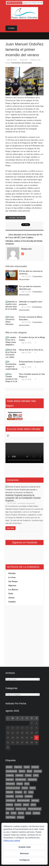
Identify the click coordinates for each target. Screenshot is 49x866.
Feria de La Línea (12, 788)
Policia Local (21, 809)
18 (13, 738)
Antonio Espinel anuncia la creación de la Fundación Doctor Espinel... (23, 498)
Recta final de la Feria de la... (31, 350)
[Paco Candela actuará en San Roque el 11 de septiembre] (11, 378)
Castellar (12, 602)
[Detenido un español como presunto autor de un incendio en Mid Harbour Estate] (11, 306)
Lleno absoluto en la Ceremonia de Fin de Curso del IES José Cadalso (23, 236)
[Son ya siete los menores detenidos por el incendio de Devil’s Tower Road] (11, 290)
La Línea (12, 577)
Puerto (21, 813)
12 (17, 733)
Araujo (26, 767)
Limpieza (28, 796)
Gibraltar (12, 573)
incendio (12, 218)
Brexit (29, 771)
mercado (35, 800)
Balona (22, 771)
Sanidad (36, 813)
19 (17, 738)
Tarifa (10, 594)
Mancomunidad (23, 800)
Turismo (21, 817)
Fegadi (19, 784)
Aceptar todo (25, 847)
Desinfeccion (21, 779)
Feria (27, 784)
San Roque (20, 218)
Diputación (32, 779)
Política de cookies (11, 840)
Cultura (28, 775)
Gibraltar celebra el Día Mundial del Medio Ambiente (23, 242)
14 (27, 733)
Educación (10, 784)
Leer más (10, 528)
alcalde (9, 767)
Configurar (24, 860)
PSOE (13, 813)
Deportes (9, 779)
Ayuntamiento (11, 771)
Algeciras (12, 585)
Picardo (18, 805)
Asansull (35, 767)
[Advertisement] (24, 636)
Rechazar (24, 853)
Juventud (9, 796)
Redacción (24, 60)
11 (13, 733)
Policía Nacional (34, 809)
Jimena (11, 598)
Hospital (19, 792)
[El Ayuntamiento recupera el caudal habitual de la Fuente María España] (11, 366)
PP (7, 813)
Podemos (9, 809)
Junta (31, 792)
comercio (19, 775)
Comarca (9, 775)
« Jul (7, 751)
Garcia (32, 788)
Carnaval (37, 771)
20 (22, 738)
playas (26, 805)
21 (27, 738)
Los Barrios (13, 590)
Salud (28, 813)
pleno (33, 805)
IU (25, 792)
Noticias (33, 60)
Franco (24, 788)
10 (8, 733)
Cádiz (36, 775)
